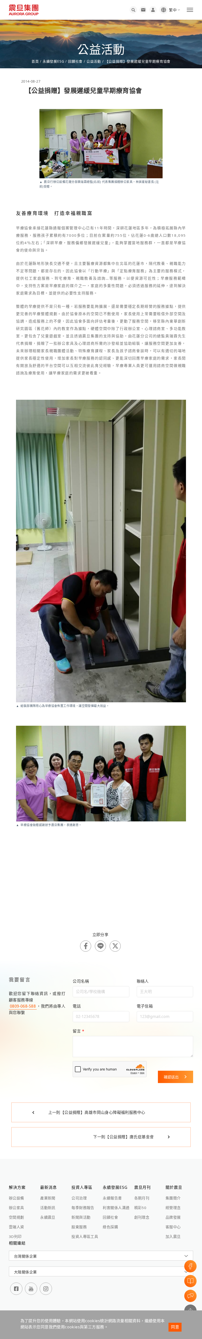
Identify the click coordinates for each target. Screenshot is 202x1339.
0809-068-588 (23, 1006)
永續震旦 (47, 1217)
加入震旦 (173, 1236)
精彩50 (140, 1207)
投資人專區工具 (84, 1236)
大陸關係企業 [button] (25, 1271)
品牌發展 (173, 1217)
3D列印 (15, 1236)
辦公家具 (16, 1207)
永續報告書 (112, 1197)
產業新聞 (47, 1197)
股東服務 (79, 1226)
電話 (77, 1006)
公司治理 (79, 1197)
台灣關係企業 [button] (25, 1256)
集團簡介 (173, 1197)
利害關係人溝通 (116, 1207)
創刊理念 (142, 1217)
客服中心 (173, 1226)
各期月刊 (142, 1197)
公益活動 (93, 61)
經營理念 (173, 1207)
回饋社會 (110, 1217)
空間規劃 (16, 1217)
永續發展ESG (53, 61)
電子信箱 (145, 1006)
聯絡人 (143, 981)
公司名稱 (81, 981)
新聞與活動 (80, 1217)
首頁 (36, 61)
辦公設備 (16, 1197)
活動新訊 (47, 1207)
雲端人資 (16, 1226)
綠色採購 (110, 1226)
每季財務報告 (82, 1207)
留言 (78, 1031)
